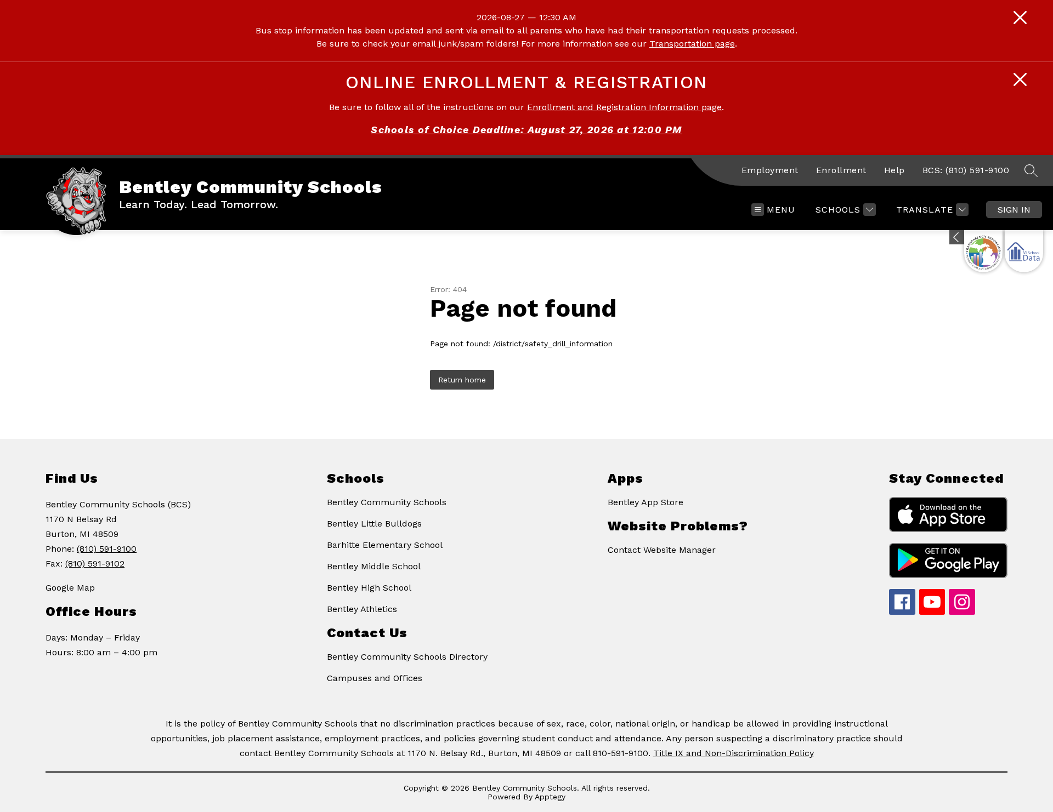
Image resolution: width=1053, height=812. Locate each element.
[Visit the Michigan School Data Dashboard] (1024, 251)
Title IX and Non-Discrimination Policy (733, 753)
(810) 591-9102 (94, 563)
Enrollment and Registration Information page (624, 107)
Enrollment (841, 170)
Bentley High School (369, 587)
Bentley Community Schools (386, 502)
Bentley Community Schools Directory (407, 656)
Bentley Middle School (374, 566)
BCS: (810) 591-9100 (966, 170)
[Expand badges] (956, 237)
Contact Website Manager (662, 550)
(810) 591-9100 (107, 549)
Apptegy (550, 796)
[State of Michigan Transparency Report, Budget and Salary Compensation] (983, 251)
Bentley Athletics (362, 609)
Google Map (70, 587)
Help (894, 170)
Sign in (1014, 209)
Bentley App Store (645, 502)
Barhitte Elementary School (385, 545)
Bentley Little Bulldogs (374, 523)
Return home (462, 379)
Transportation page (692, 43)
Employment (770, 170)
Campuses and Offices (374, 678)
